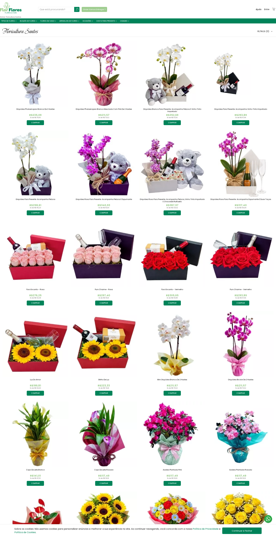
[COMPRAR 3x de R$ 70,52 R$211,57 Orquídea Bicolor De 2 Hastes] (241, 344)
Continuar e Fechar (242, 530)
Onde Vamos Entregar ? (94, 9)
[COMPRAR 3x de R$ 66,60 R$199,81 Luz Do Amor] (35, 344)
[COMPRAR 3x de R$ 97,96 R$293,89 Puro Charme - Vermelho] (241, 254)
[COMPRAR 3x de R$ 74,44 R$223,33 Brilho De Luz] (104, 344)
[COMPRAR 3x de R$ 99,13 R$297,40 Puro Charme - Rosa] (104, 254)
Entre (266, 9)
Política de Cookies (25, 532)
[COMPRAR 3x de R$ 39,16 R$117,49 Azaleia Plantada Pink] (172, 434)
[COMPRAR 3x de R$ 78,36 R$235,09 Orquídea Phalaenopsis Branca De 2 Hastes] (35, 74)
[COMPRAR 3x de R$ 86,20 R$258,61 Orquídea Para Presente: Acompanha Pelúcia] (35, 164)
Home (2, 17)
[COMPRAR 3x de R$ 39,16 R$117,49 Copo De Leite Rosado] (104, 434)
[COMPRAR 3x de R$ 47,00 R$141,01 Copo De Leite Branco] (35, 434)
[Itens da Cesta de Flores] (273, 9)
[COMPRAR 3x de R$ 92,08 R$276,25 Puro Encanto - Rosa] (35, 254)
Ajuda (258, 9)
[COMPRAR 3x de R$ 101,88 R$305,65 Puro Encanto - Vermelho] (172, 254)
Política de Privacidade (205, 529)
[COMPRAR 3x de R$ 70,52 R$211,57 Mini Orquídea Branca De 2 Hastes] (172, 344)
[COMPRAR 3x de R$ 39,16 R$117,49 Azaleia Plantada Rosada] (241, 434)
